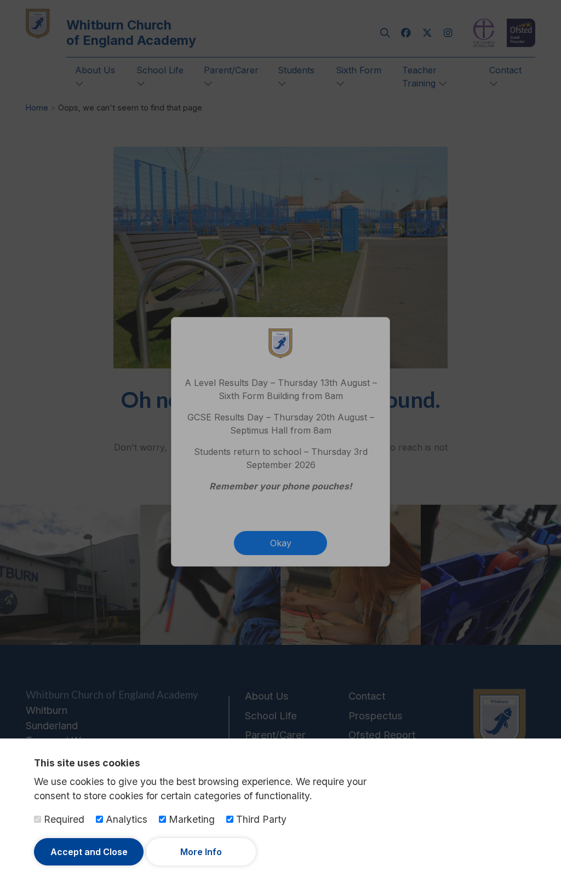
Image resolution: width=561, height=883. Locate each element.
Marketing (190, 819)
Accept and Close (89, 851)
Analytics (125, 819)
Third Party (260, 819)
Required (62, 819)
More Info (201, 851)
